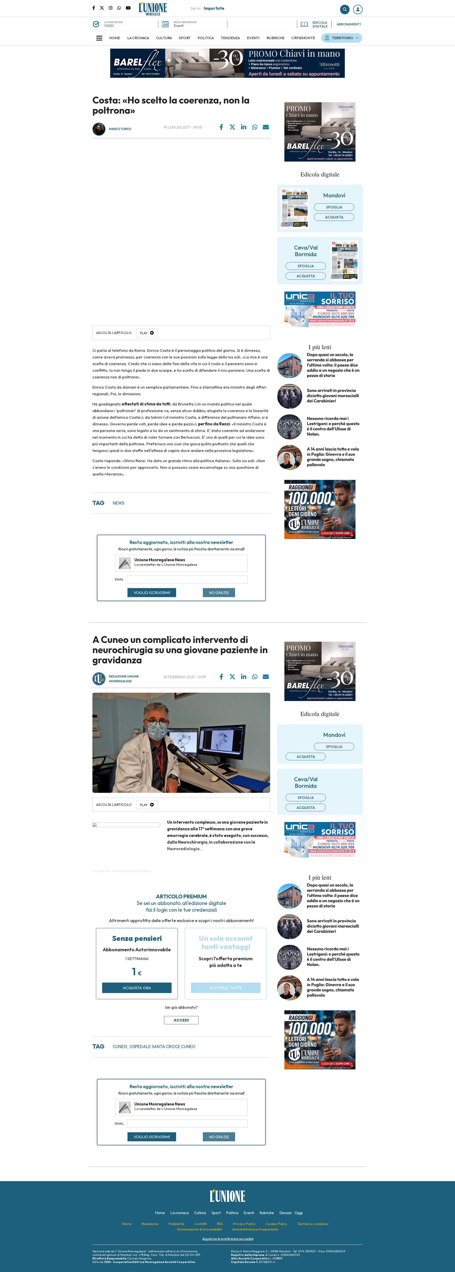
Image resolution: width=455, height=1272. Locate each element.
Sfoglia (334, 207)
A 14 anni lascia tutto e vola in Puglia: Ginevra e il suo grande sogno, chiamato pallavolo (333, 456)
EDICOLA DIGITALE (320, 24)
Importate (214, 8)
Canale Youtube (128, 7)
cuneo (120, 1046)
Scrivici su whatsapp (121, 7)
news (118, 503)
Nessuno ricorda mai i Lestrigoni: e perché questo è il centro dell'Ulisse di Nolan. (333, 426)
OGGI (109, 25)
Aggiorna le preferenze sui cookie (227, 1238)
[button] (358, 9)
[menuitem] (114, 38)
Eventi (179, 25)
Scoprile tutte (226, 987)
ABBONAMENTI (349, 24)
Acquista (334, 217)
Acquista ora (137, 987)
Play (144, 333)
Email (119, 579)
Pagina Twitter (104, 7)
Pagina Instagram (113, 7)
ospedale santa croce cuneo (162, 1046)
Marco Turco (120, 129)
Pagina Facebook (96, 7)
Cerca (345, 9)
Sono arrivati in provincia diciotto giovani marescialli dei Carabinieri (333, 396)
